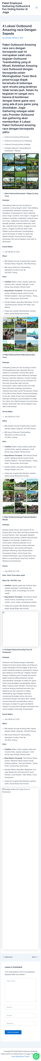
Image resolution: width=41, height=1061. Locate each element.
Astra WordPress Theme (20, 1056)
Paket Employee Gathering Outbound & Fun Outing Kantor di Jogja (16, 8)
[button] (36, 1056)
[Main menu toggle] (36, 7)
